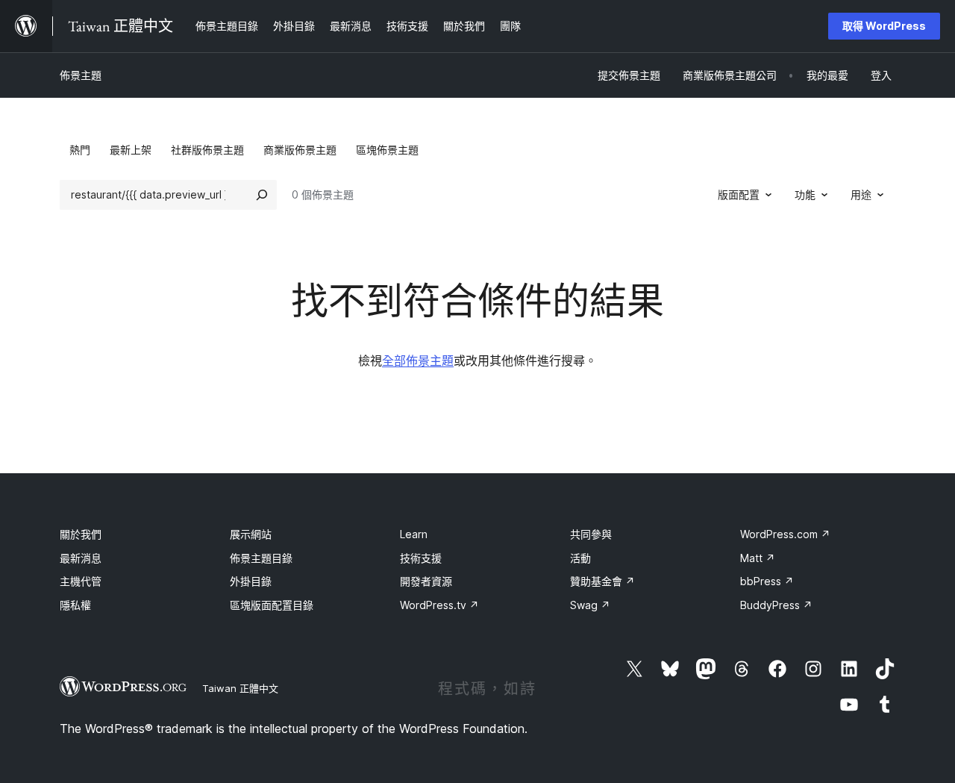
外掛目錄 (251, 581)
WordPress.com (785, 534)
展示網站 (251, 534)
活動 (580, 558)
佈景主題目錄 (261, 558)
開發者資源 (426, 581)
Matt (757, 558)
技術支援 (421, 558)
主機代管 (80, 581)
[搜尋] (262, 195)
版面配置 (739, 194)
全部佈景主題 (418, 360)
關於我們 (80, 534)
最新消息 (80, 558)
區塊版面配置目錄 (271, 605)
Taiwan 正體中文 (240, 688)
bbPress (767, 581)
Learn (414, 534)
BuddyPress (776, 605)
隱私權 (75, 605)
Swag (590, 605)
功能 (805, 194)
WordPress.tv (439, 605)
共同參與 (591, 534)
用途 (861, 194)
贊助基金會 (602, 581)
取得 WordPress (884, 25)
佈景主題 (80, 75)
